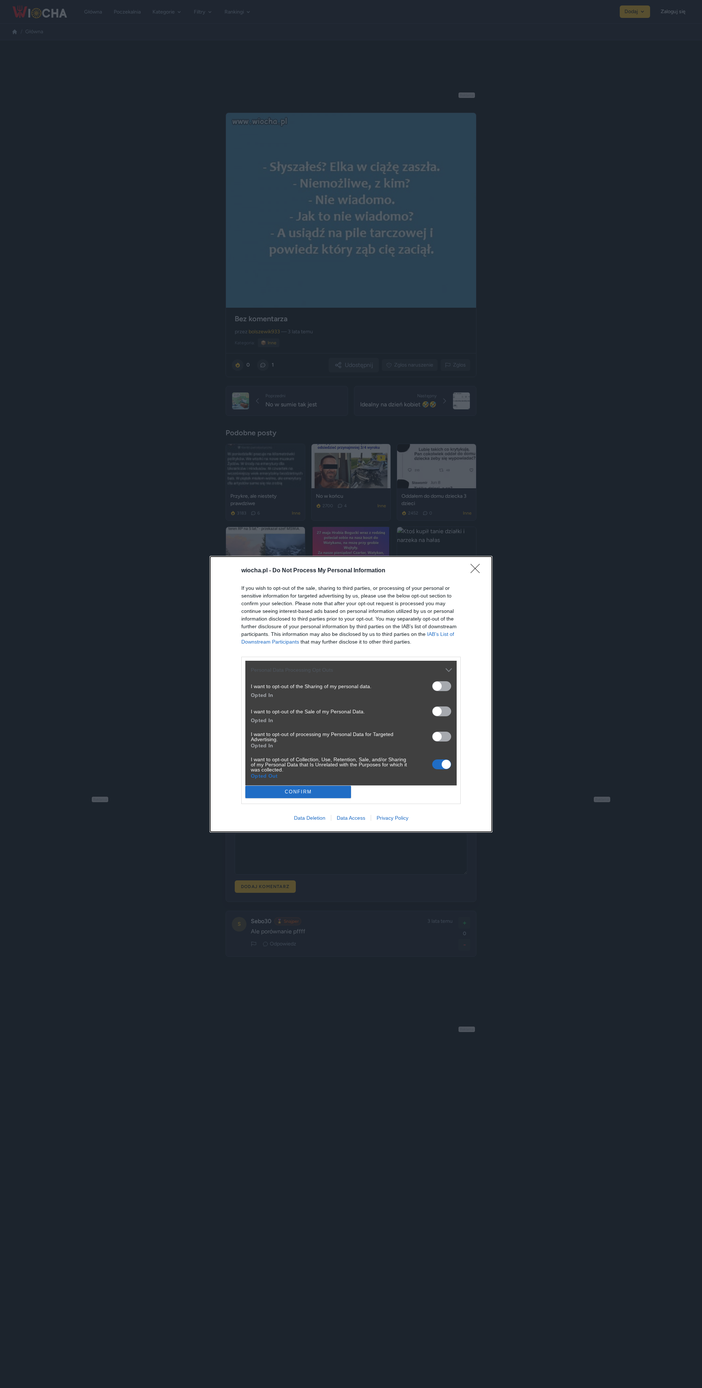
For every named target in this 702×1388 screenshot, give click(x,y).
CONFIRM (298, 792)
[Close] (477, 571)
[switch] (441, 686)
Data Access (351, 818)
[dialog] (351, 694)
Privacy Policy (392, 818)
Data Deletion (309, 818)
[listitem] (351, 670)
